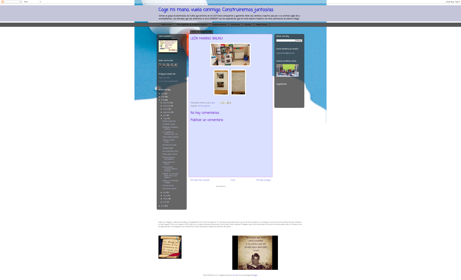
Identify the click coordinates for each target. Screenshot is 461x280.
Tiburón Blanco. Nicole (170, 154)
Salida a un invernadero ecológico (170, 182)
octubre (166, 109)
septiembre (167, 112)
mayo (165, 118)
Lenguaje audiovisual (219, 25)
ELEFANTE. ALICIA (169, 124)
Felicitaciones (235, 25)
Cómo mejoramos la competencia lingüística (192, 25)
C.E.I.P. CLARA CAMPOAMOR (168, 81)
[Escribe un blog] (223, 102)
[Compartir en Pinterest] (230, 102)
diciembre (166, 103)
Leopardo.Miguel (168, 148)
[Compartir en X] (225, 102)
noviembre (167, 106)
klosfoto (235, 275)
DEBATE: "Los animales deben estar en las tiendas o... (171, 176)
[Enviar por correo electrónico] (221, 102)
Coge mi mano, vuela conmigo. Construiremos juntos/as (216, 9)
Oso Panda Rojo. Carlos (170, 151)
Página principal (166, 25)
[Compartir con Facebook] (228, 102)
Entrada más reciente (200, 180)
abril (165, 192)
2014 (163, 206)
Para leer (248, 25)
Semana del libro (168, 186)
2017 (163, 94)
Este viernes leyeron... (170, 189)
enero (165, 202)
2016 (163, 97)
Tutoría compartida (169, 121)
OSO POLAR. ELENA (169, 145)
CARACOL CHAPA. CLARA (168, 141)
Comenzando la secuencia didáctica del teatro (170, 169)
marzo (165, 196)
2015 (163, 100)
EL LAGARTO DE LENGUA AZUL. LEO (170, 133)
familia (200, 106)
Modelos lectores (261, 25)
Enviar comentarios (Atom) (235, 186)
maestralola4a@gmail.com (285, 53)
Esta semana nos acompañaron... (169, 158)
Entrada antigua (263, 180)
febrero (166, 199)
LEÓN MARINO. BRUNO (171, 137)
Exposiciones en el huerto (169, 163)
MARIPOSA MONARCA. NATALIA (170, 128)
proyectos (207, 106)
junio (165, 115)
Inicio (233, 180)
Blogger (255, 275)
